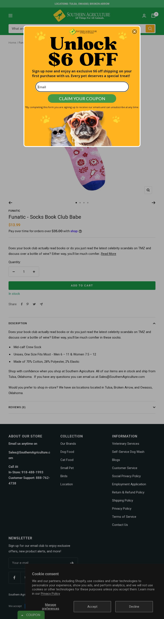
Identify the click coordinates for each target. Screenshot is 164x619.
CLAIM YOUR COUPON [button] (82, 98)
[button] (134, 31)
